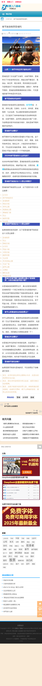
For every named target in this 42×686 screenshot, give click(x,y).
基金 (28, 542)
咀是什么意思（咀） (10, 601)
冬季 (17, 542)
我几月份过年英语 (29, 427)
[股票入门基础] (21, 7)
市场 (10, 546)
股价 (32, 556)
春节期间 (34, 549)
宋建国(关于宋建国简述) (31, 438)
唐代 (22, 542)
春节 (27, 549)
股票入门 (10, 2)
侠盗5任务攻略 (8, 580)
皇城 (32, 397)
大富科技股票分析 (9, 583)
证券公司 (5, 564)
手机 (22, 546)
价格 (28, 538)
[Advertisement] (21, 665)
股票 (12, 559)
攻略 (4, 549)
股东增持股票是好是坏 (10, 431)
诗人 (12, 564)
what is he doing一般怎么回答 (13, 587)
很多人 (17, 546)
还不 (28, 564)
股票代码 (21, 560)
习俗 (23, 538)
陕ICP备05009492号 (30, 631)
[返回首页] (39, 603)
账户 (17, 564)
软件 (22, 564)
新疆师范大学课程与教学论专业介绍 (32, 434)
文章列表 (9, 19)
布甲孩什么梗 (7, 611)
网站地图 (14, 631)
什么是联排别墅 (8, 427)
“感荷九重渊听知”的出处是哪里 (12, 423)
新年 (10, 549)
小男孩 (21, 641)
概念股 (26, 553)
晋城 (10, 69)
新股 (15, 549)
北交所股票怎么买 (9, 590)
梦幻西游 (18, 552)
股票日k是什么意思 (9, 434)
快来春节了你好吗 (32, 413)
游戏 (32, 553)
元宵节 (34, 538)
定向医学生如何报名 (10, 608)
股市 (5, 560)
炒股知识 (18, 2)
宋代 (5, 545)
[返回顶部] (39, 614)
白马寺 (29, 104)
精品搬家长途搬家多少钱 (11, 604)
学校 (33, 542)
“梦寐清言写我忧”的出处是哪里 (13, 597)
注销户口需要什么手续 (30, 431)
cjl (7, 33)
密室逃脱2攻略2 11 (29, 423)
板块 (10, 553)
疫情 (4, 556)
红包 (27, 556)
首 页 (3, 2)
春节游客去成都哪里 (11, 406)
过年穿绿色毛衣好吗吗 (10, 438)
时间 (20, 549)
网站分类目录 (34, 628)
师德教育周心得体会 (10, 594)
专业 (12, 538)
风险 (4, 567)
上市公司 (5, 538)
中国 (17, 538)
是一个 (5, 553)
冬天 (11, 541)
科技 (21, 556)
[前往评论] (39, 609)
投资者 (30, 545)
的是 (16, 556)
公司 (5, 541)
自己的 (29, 560)
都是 (33, 564)
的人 (10, 556)
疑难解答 (21, 631)
